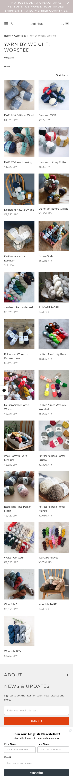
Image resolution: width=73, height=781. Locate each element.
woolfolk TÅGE (48, 604)
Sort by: (60, 75)
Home (7, 35)
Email (7, 757)
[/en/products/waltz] (19, 537)
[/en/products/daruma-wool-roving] (19, 142)
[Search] (13, 23)
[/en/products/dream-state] (54, 236)
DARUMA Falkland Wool (19, 115)
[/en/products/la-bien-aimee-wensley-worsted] (54, 385)
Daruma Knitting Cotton (53, 161)
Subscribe (36, 773)
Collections (20, 35)
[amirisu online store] (36, 23)
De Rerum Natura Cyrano (19, 209)
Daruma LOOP (47, 115)
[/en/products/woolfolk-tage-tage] (54, 584)
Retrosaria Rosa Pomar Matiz (17, 508)
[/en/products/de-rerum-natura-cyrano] (19, 189)
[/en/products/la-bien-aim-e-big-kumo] (54, 334)
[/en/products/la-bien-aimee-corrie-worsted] (19, 385)
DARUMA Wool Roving (18, 161)
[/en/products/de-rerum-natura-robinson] (19, 236)
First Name (10, 744)
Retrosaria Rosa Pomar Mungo (52, 508)
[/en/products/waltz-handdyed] (54, 537)
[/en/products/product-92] (54, 142)
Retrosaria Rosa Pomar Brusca (52, 457)
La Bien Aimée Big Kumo (53, 354)
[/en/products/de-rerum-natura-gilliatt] (54, 189)
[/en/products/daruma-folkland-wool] (19, 95)
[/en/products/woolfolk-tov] (19, 631)
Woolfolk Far (12, 604)
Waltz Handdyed (48, 557)
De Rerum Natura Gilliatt (53, 208)
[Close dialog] (70, 730)
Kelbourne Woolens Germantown (16, 356)
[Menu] (6, 23)
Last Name (44, 744)
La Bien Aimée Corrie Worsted (16, 406)
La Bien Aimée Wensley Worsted (52, 406)
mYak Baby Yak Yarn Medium (15, 457)
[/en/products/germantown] (19, 334)
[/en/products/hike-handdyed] (19, 287)
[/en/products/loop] (54, 95)
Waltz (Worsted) (13, 557)
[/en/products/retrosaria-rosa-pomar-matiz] (19, 486)
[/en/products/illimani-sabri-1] (54, 287)
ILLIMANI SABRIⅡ (49, 307)
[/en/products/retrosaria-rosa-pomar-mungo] (54, 486)
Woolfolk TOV (12, 651)
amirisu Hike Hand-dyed (18, 307)
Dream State (46, 256)
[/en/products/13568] (19, 436)
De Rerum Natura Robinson (14, 258)
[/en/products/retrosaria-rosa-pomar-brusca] (54, 436)
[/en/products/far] (19, 584)
